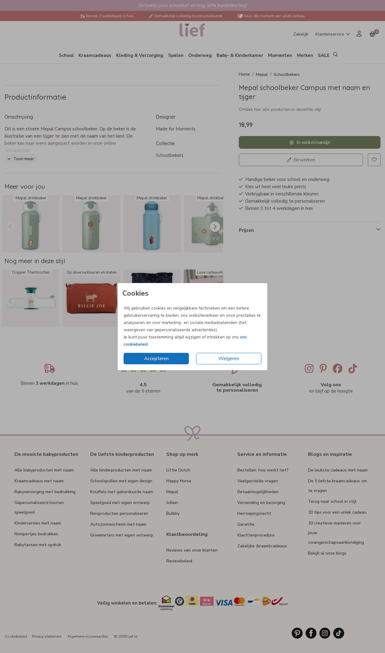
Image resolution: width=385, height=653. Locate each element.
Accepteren (156, 358)
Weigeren (228, 358)
